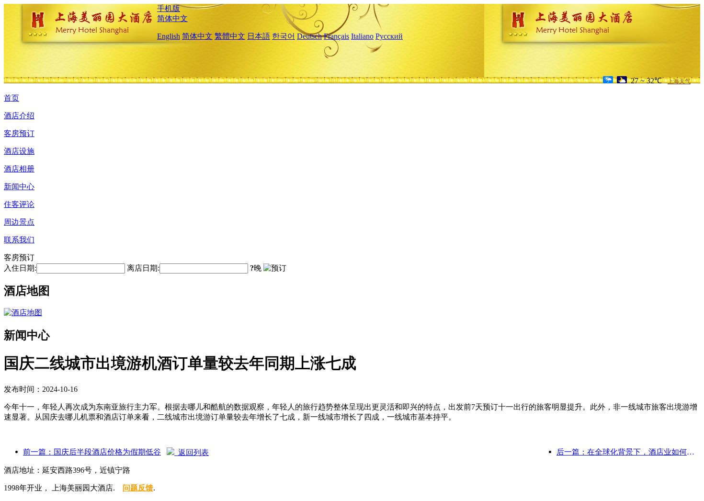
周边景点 (19, 222)
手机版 (168, 8)
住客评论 (19, 204)
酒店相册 (19, 169)
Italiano (362, 36)
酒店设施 (19, 151)
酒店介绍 (19, 116)
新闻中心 (19, 186)
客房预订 (19, 133)
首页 (11, 98)
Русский (389, 36)
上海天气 (679, 81)
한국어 (283, 36)
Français (336, 36)
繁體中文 (230, 36)
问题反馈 (138, 488)
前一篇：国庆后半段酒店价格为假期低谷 (92, 452)
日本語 (258, 36)
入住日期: (20, 268)
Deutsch (309, 36)
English (168, 36)
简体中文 (172, 18)
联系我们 (19, 240)
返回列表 (191, 452)
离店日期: (143, 268)
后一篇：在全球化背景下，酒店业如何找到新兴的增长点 (628, 452)
